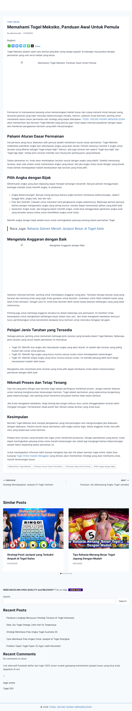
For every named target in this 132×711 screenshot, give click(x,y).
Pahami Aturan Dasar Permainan (48, 466)
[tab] (60, 573)
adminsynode (15, 33)
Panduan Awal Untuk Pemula (78, 466)
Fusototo (22, 665)
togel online (9, 683)
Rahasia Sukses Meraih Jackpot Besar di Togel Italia (65, 228)
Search (6, 596)
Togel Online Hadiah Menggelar (32, 456)
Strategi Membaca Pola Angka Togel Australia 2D (31, 632)
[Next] (125, 540)
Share (37, 46)
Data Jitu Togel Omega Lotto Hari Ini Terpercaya (31, 625)
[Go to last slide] (7, 540)
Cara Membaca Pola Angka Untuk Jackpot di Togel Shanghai (37, 639)
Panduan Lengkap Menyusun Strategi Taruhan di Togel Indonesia (40, 618)
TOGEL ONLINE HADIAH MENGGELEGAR (70, 707)
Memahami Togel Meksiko (19, 466)
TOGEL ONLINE (13, 22)
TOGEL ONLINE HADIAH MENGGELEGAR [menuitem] (103, 119)
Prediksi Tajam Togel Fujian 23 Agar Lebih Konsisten (33, 646)
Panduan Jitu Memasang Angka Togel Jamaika (104, 482)
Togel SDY (8, 688)
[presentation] (33, 528)
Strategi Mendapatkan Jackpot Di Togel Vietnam (28, 482)
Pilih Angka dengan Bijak (104, 466)
